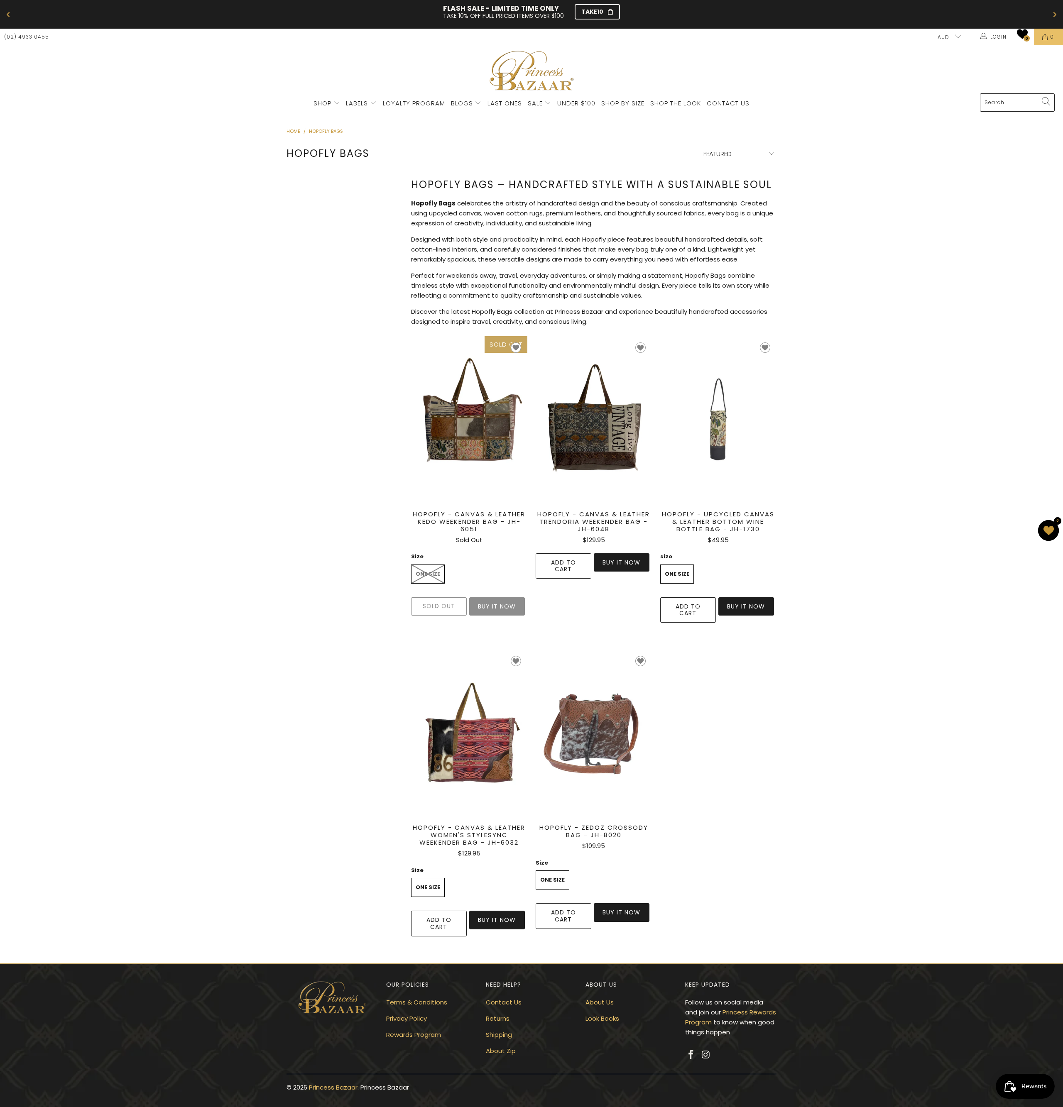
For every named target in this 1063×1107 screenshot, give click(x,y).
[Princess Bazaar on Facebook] (691, 1055)
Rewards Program (413, 1034)
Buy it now (621, 562)
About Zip (501, 1050)
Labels (358, 103)
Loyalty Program (414, 103)
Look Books (602, 1018)
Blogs (463, 103)
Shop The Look (675, 103)
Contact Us (728, 103)
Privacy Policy (406, 1018)
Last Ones (504, 103)
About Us (599, 1002)
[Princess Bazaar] (531, 71)
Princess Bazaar (333, 1087)
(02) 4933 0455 (26, 36)
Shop (322, 103)
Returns (497, 1018)
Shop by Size (622, 103)
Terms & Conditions (416, 1002)
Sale (535, 103)
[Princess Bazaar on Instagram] (706, 1055)
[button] (1022, 34)
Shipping (499, 1034)
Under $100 (576, 103)
